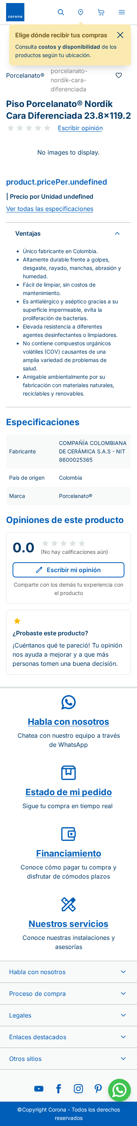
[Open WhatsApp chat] (119, 1090)
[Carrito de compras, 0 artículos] (101, 12)
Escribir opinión (80, 128)
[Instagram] (78, 1089)
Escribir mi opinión (74, 570)
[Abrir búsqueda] (61, 12)
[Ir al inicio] (15, 12)
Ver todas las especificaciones (49, 208)
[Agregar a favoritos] (118, 75)
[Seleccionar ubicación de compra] (81, 12)
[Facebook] (58, 1089)
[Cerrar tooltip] (120, 35)
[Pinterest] (98, 1089)
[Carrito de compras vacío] (101, 12)
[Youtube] (39, 1089)
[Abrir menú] (122, 12)
